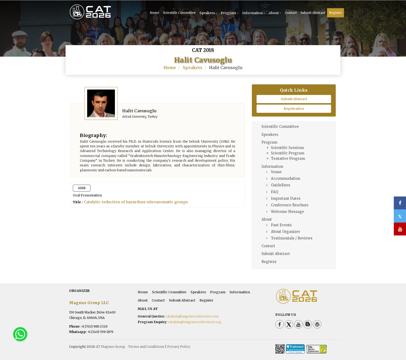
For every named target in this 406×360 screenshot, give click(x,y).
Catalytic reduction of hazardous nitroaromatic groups (136, 202)
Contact (291, 13)
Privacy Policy (178, 346)
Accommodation (285, 178)
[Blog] (308, 324)
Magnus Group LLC (89, 302)
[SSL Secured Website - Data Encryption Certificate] (316, 349)
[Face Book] (279, 324)
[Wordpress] (317, 324)
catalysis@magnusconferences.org (194, 322)
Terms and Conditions (146, 346)
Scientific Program (287, 153)
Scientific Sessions (287, 147)
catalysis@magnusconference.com (192, 316)
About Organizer (285, 231)
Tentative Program (288, 158)
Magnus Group (113, 346)
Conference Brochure (289, 205)
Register (335, 13)
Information (252, 13)
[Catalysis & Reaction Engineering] (98, 19)
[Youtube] (298, 324)
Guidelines (280, 185)
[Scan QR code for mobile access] (280, 349)
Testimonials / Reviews (291, 238)
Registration (294, 108)
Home (154, 13)
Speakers (207, 13)
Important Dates (286, 198)
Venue (276, 172)
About (274, 13)
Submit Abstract (313, 13)
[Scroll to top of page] (395, 343)
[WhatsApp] (20, 334)
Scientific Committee (179, 13)
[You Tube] (400, 229)
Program (228, 13)
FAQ (274, 192)
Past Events (281, 225)
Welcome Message (287, 211)
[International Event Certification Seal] (295, 349)
